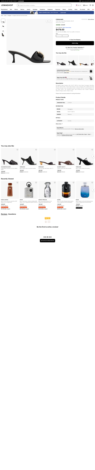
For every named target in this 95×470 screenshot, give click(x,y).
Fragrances (57, 9)
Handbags (35, 9)
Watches (22, 9)
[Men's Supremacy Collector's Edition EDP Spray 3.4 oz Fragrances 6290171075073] (36, 182)
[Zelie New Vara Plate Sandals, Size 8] (50, 21)
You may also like (61, 53)
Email (85, 134)
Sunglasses (42, 9)
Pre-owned (82, 9)
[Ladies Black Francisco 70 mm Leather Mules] (17, 149)
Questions (12, 214)
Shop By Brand (4, 9)
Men (11, 9)
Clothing (70, 9)
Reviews (4, 214)
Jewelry (28, 9)
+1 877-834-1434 (80, 134)
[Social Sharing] (47, 21)
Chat (89, 134)
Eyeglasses (50, 9)
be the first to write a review (47, 240)
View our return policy (79, 128)
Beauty (64, 9)
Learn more (66, 72)
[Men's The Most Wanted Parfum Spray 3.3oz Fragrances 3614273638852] (73, 182)
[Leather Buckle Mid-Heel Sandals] (73, 149)
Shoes (76, 9)
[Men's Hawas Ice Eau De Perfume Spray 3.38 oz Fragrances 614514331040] (92, 182)
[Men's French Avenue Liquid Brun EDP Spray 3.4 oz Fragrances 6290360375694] (17, 182)
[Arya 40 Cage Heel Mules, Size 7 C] (55, 149)
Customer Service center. (67, 135)
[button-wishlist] (90, 5)
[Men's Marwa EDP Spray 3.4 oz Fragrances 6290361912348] (55, 182)
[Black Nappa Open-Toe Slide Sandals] (36, 149)
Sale (93, 9)
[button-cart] (93, 5)
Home (2, 15)
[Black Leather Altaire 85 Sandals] (92, 149)
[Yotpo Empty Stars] (84, 19)
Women (16, 9)
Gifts (88, 9)
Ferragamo (9, 15)
